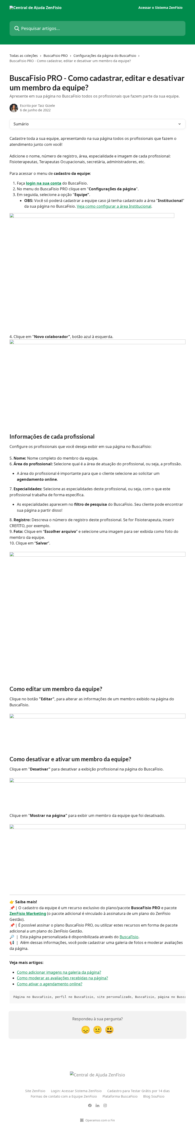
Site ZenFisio (35, 1091)
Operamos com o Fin (100, 1120)
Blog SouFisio (153, 1096)
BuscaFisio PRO (56, 55)
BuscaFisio (129, 936)
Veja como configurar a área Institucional (114, 206)
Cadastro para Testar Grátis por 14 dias (138, 1091)
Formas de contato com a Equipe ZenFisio (64, 1096)
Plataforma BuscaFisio (119, 1096)
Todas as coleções (24, 55)
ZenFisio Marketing (28, 913)
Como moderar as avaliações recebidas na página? (62, 978)
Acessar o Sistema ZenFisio (160, 7)
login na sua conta (43, 183)
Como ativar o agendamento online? (49, 984)
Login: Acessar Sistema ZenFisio (76, 1091)
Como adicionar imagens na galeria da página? (59, 972)
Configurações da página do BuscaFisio (104, 55)
